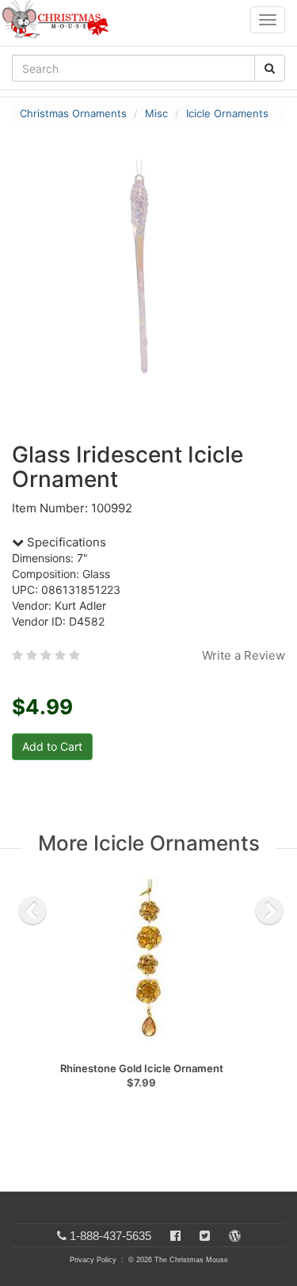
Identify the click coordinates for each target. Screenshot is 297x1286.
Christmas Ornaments (73, 113)
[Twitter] (205, 1235)
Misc (156, 113)
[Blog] (235, 1235)
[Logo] (60, 20)
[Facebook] (175, 1235)
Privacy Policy (93, 1260)
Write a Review (243, 655)
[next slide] (269, 910)
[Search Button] (269, 68)
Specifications (65, 542)
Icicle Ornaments (227, 113)
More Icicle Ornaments (149, 843)
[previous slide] (32, 910)
